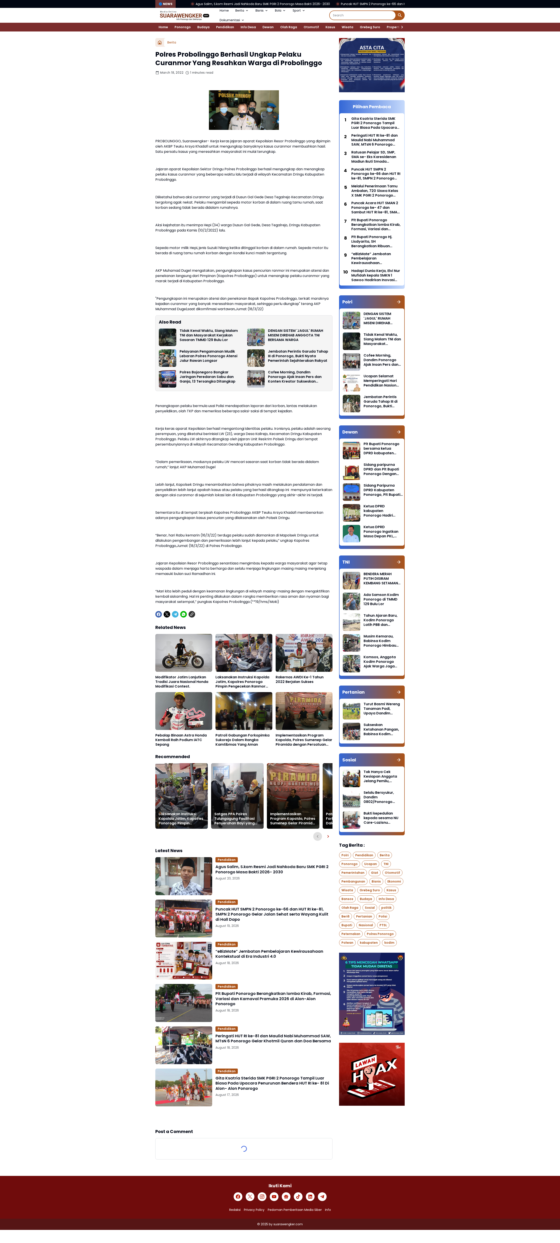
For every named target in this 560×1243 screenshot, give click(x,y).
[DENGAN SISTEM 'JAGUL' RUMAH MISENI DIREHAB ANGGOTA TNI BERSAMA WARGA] (256, 337)
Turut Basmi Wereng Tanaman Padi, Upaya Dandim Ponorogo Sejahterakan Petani (382, 709)
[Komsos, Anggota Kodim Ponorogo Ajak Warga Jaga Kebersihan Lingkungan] (351, 663)
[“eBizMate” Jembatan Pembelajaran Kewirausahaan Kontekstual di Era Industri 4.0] (183, 961)
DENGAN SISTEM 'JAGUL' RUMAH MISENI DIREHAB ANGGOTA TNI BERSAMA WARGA (295, 335)
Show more (244, 1117)
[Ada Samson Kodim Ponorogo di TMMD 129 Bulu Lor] (351, 601)
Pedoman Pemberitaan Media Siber (295, 1210)
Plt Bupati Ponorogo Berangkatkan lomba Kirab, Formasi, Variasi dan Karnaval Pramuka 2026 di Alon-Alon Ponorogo (273, 998)
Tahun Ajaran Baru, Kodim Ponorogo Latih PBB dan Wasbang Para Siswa (380, 620)
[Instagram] (262, 1196)
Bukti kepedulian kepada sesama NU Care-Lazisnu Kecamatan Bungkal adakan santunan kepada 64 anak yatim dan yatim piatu (382, 818)
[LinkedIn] (310, 1196)
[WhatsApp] (183, 614)
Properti (393, 27)
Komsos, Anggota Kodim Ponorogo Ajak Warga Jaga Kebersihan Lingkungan (380, 662)
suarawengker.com (288, 1224)
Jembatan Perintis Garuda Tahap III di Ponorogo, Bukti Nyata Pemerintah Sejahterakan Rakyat (298, 356)
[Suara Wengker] (184, 15)
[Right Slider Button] (400, 27)
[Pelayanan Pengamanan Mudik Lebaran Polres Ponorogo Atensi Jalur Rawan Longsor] (167, 358)
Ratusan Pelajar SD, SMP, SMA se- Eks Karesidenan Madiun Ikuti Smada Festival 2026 (373, 157)
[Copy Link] (192, 614)
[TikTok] (298, 1196)
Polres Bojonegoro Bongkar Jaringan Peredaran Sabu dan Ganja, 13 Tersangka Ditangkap (207, 377)
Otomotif (311, 27)
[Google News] (286, 1196)
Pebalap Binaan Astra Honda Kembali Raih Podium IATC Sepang (181, 740)
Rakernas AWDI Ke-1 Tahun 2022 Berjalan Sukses (300, 679)
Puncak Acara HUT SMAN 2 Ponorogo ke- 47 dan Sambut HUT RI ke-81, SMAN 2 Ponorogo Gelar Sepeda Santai (375, 207)
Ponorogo (183, 27)
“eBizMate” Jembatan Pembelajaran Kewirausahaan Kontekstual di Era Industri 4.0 (269, 954)
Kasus (330, 27)
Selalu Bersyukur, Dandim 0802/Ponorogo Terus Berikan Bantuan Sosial (379, 797)
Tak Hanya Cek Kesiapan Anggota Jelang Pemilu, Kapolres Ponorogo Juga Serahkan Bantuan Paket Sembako (381, 776)
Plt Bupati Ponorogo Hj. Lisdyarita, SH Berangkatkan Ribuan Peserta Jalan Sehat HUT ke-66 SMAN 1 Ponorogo (373, 241)
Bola (278, 10)
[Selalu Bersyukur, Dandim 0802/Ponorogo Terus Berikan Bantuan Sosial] (351, 799)
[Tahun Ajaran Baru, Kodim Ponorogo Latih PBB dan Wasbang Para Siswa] (351, 622)
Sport (297, 10)
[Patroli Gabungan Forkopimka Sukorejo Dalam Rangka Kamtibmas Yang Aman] (243, 711)
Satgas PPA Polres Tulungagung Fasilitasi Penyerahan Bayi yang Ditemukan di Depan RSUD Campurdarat (234, 818)
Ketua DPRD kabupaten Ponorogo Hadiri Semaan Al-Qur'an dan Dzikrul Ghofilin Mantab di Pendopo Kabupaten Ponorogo (381, 511)
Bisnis (260, 10)
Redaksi (235, 1210)
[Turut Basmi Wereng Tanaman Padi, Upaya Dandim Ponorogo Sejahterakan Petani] (351, 710)
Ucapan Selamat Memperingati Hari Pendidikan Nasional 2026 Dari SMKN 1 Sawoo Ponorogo (382, 381)
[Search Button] (400, 15)
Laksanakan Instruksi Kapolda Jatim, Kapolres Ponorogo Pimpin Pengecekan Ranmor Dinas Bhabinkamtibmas (242, 682)
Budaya (203, 27)
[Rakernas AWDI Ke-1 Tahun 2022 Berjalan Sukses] (304, 653)
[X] (167, 614)
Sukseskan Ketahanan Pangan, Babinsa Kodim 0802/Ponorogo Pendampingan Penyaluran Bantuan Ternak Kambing (382, 729)
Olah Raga (288, 27)
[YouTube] (274, 1196)
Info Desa (248, 27)
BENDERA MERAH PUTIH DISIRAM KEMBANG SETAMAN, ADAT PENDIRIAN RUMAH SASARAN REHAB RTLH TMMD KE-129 (381, 578)
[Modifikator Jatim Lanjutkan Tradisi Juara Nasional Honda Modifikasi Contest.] (183, 653)
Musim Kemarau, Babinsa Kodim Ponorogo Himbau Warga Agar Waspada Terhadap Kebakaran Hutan (382, 641)
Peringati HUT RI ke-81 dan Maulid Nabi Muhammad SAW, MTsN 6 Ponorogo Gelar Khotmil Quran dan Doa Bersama (273, 1038)
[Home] (159, 42)
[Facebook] (158, 614)
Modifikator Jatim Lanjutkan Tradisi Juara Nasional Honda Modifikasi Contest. (181, 682)
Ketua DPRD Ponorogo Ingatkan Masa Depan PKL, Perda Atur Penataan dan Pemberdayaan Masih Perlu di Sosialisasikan (381, 531)
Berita (239, 10)
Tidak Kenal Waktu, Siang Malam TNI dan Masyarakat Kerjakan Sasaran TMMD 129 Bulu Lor (209, 335)
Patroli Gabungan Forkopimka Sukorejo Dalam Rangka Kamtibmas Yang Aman (242, 740)
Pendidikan (225, 27)
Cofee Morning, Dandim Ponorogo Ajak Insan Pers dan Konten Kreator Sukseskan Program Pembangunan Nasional (297, 377)
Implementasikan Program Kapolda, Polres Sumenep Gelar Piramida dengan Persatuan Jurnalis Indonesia (304, 740)
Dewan (268, 27)
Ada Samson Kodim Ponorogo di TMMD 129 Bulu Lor (381, 599)
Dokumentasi (230, 20)
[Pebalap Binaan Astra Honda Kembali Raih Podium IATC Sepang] (183, 711)
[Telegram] (175, 614)
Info (328, 1210)
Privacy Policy (254, 1210)
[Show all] (398, 302)
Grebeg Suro (370, 27)
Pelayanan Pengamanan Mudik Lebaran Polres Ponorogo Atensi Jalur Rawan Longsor (208, 356)
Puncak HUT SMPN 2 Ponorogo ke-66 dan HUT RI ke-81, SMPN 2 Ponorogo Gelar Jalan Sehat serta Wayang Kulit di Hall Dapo (347, 4)
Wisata (347, 27)
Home (224, 10)
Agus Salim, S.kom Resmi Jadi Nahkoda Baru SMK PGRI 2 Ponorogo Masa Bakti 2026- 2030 (177, 4)
